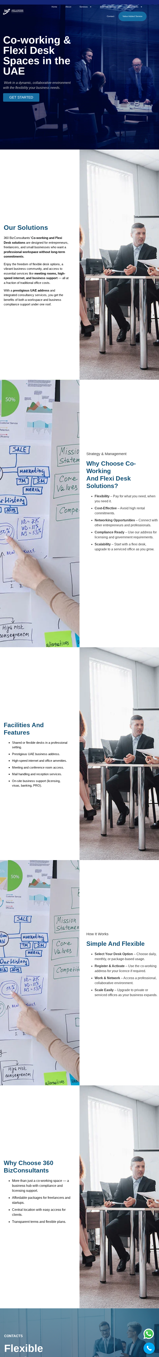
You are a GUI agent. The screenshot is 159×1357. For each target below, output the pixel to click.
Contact (110, 16)
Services (84, 7)
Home (54, 7)
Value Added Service (132, 16)
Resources (133, 7)
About (68, 7)
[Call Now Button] (149, 1348)
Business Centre (108, 7)
